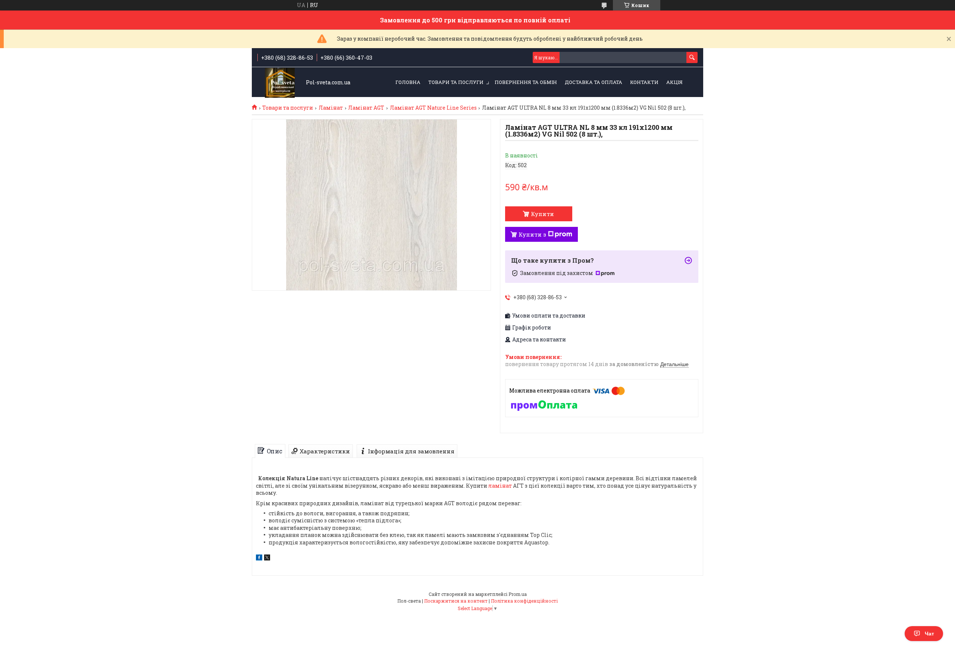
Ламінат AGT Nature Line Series (433, 107)
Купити (542, 214)
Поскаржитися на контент (456, 601)
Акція (674, 82)
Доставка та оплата (593, 82)
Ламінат (331, 107)
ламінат (500, 485)
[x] (267, 558)
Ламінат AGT (366, 107)
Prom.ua (517, 594)
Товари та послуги (455, 82)
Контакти (644, 82)
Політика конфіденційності (524, 601)
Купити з (532, 234)
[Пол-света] (280, 83)
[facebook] (259, 558)
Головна (407, 82)
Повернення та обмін (526, 82)
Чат (929, 634)
